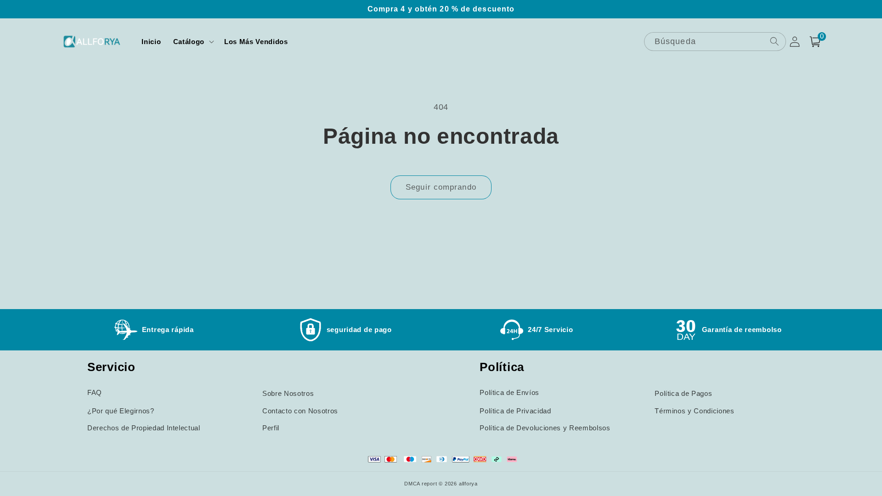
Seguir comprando (441, 187)
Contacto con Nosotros (300, 411)
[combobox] (715, 42)
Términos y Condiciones (695, 411)
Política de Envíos (509, 392)
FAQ (94, 392)
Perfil (270, 428)
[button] (192, 41)
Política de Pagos (683, 393)
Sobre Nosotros (288, 393)
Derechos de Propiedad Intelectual (143, 428)
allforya (468, 483)
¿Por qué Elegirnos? (120, 411)
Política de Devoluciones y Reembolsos (545, 428)
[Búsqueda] (774, 41)
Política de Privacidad (515, 411)
